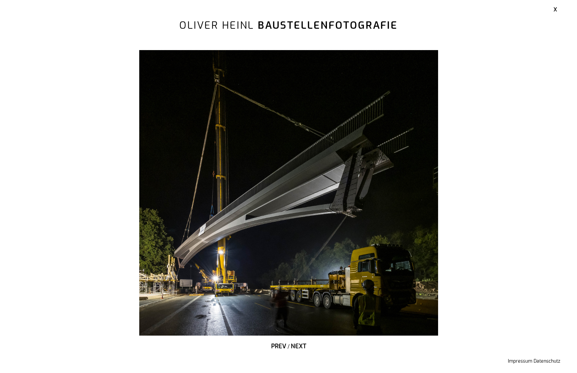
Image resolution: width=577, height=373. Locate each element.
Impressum (520, 361)
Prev (278, 347)
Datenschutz (547, 361)
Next (298, 347)
